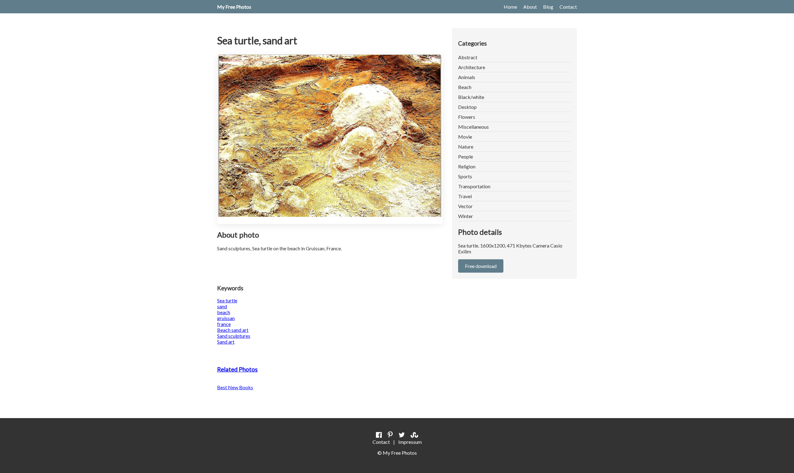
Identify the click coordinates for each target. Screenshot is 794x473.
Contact (568, 7)
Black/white (471, 97)
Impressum (410, 442)
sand (222, 306)
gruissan (226, 318)
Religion (466, 166)
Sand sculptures (233, 336)
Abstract (467, 57)
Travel (465, 196)
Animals (466, 77)
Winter (465, 216)
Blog (548, 7)
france (224, 324)
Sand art (225, 342)
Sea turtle (227, 300)
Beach (464, 87)
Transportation (474, 186)
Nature (465, 146)
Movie (465, 137)
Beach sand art (232, 330)
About (530, 7)
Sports (465, 176)
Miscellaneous (473, 127)
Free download (481, 266)
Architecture (471, 67)
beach (223, 312)
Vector (465, 206)
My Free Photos (234, 7)
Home (510, 7)
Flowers (466, 117)
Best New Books (235, 387)
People (465, 156)
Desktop (467, 107)
